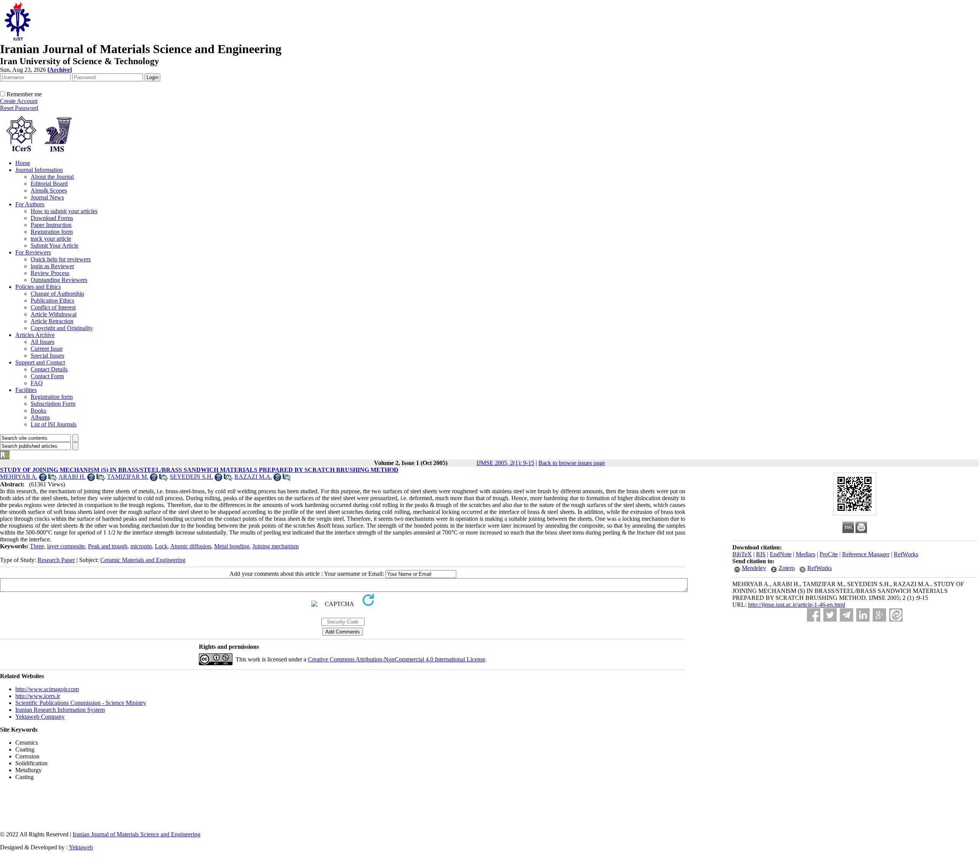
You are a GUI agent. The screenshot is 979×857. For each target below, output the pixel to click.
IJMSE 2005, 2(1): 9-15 (505, 463)
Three (37, 546)
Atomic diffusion (190, 546)
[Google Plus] (879, 615)
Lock (161, 546)
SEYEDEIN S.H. (191, 476)
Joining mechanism (275, 546)
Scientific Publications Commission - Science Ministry (80, 703)
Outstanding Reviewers (59, 280)
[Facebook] (813, 615)
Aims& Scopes (49, 190)
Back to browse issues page (571, 463)
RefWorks (906, 554)
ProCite (829, 554)
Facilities (26, 390)
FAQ (37, 383)
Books (38, 410)
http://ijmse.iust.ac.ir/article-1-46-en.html (796, 604)
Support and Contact (40, 362)
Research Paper (56, 560)
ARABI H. (72, 476)
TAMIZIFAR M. (127, 476)
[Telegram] (846, 615)
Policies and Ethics (38, 287)
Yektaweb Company (40, 716)
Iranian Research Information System (60, 709)
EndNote (781, 554)
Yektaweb (81, 847)
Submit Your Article (54, 245)
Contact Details (49, 369)
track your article (51, 238)
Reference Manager (866, 554)
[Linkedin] (863, 615)
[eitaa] (896, 615)
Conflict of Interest (53, 307)
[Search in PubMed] (52, 479)
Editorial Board (49, 183)
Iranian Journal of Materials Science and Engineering (136, 834)
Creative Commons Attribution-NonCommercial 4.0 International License (396, 659)
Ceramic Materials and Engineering (142, 560)
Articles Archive (35, 335)
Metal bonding (231, 546)
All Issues (42, 342)
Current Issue (47, 348)
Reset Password (19, 108)
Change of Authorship (57, 293)
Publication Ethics (52, 300)
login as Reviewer (52, 266)
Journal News (47, 197)
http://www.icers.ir (37, 696)
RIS (761, 554)
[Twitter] (830, 615)
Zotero (787, 568)
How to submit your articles (64, 211)
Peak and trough (107, 546)
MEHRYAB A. (18, 476)
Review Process (50, 273)
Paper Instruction (51, 225)
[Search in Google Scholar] (43, 479)
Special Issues (47, 355)
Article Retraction (52, 321)
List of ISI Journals (53, 424)
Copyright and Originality (62, 328)
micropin (141, 546)
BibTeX (742, 554)
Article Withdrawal (53, 314)
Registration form (52, 231)
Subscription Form (53, 403)
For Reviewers (33, 252)
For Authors (29, 204)
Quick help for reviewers (61, 259)
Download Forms (52, 218)
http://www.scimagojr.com (47, 689)
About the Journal (52, 176)
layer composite (66, 546)
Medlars (805, 554)
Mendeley (754, 568)
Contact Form (47, 376)
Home (22, 163)
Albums (40, 417)
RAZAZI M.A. (253, 476)
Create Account (18, 101)
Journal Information (39, 170)
